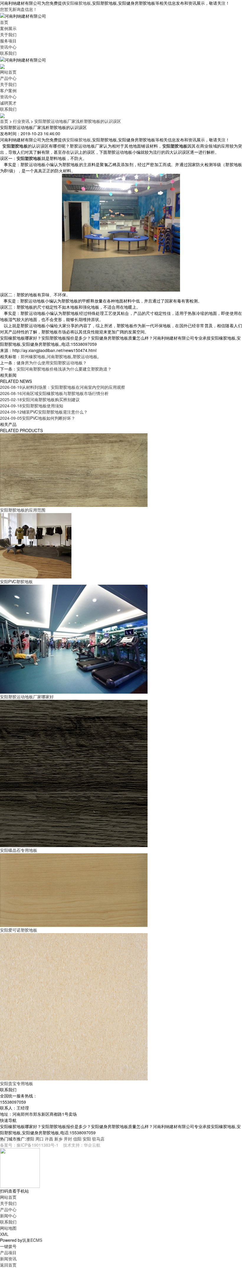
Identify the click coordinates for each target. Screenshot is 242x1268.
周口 (39, 1139)
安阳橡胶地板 (78, 3)
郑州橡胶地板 (33, 356)
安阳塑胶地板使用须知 (31, 406)
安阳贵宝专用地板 (16, 1083)
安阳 (87, 1139)
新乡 (58, 1139)
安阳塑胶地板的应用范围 (22, 510)
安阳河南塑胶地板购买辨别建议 (40, 399)
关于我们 (8, 34)
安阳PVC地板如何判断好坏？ (37, 418)
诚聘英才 (8, 103)
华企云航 (92, 1145)
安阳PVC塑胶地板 (16, 581)
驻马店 (98, 1139)
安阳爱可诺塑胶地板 (18, 930)
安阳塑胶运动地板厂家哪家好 (27, 697)
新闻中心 (8, 1216)
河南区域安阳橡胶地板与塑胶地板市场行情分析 (54, 393)
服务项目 (8, 41)
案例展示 (8, 28)
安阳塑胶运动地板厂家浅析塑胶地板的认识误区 (77, 121)
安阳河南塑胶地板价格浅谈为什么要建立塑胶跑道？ (64, 369)
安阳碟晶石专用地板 (18, 850)
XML (4, 1234)
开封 (68, 1139)
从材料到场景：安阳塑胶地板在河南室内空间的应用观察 (62, 387)
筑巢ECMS (32, 1240)
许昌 (49, 1139)
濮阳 (30, 1139)
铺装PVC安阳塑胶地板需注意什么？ (44, 412)
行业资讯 (21, 121)
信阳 (77, 1139)
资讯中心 (8, 47)
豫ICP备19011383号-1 (37, 1145)
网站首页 (8, 72)
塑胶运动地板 (85, 356)
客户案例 (8, 90)
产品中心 (8, 78)
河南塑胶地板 (59, 356)
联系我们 (8, 53)
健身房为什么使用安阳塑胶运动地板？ (52, 363)
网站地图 (8, 1228)
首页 (4, 22)
